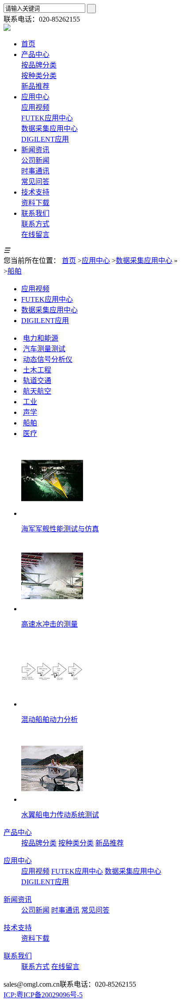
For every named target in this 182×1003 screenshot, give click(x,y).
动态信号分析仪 (47, 359)
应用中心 (96, 260)
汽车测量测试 (44, 349)
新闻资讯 (18, 899)
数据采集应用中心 (49, 128)
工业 (30, 402)
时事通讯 (35, 171)
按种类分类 (39, 75)
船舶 (15, 271)
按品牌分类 (39, 65)
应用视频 (35, 107)
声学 (30, 412)
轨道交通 (37, 380)
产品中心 (18, 832)
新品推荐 (35, 86)
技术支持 (18, 928)
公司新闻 (35, 160)
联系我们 (18, 956)
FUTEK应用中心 (47, 118)
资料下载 (35, 203)
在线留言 (35, 234)
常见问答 (35, 181)
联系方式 (35, 224)
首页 (69, 260)
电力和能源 (40, 338)
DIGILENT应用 (45, 139)
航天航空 (37, 391)
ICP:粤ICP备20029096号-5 (43, 995)
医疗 (30, 433)
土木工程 (37, 370)
